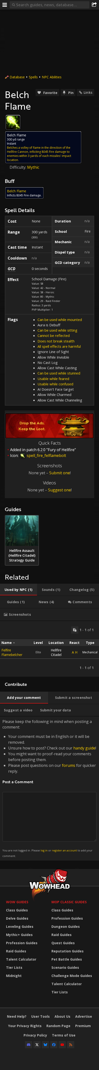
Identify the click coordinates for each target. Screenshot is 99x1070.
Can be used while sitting (57, 330)
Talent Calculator (21, 959)
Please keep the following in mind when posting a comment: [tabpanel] (49, 788)
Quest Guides (63, 943)
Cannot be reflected (53, 335)
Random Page (58, 1025)
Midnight (14, 975)
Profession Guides (21, 943)
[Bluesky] (45, 1044)
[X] (37, 1044)
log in (44, 850)
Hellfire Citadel (56, 652)
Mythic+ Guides (19, 934)
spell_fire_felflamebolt (46, 455)
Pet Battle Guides (66, 959)
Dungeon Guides (65, 926)
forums (68, 765)
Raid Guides (16, 951)
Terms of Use (63, 1035)
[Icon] (13, 122)
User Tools (40, 1016)
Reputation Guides (67, 951)
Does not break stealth (55, 341)
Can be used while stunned (58, 373)
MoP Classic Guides (69, 902)
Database (17, 77)
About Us (62, 1016)
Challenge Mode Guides (71, 975)
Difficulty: (18, 167)
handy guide (84, 748)
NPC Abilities (52, 77)
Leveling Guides (19, 926)
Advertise (83, 1016)
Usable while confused (55, 383)
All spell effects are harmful (59, 346)
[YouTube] (62, 1044)
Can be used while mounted (59, 319)
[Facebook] (53, 1044)
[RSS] (70, 1044)
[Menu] (5, 5)
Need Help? (16, 1016)
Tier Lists (14, 967)
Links (88, 92)
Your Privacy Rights (25, 1025)
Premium (83, 1025)
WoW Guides (17, 902)
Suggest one (59, 490)
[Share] (94, 5)
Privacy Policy (35, 1035)
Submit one (59, 472)
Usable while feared (53, 378)
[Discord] (28, 1044)
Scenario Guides (65, 967)
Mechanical (90, 652)
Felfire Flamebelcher (11, 652)
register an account (64, 850)
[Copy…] (74, 630)
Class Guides (17, 910)
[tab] (18, 590)
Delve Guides (17, 918)
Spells (33, 77)
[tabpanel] (49, 649)
